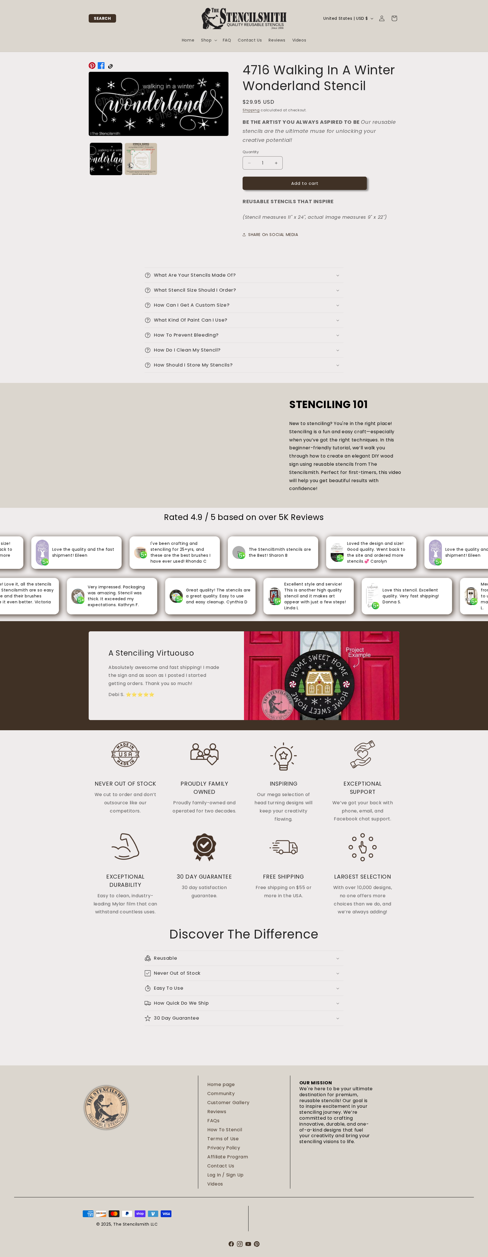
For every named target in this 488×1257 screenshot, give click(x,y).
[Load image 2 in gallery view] (141, 159)
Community (221, 1093)
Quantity (251, 152)
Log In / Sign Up (225, 1175)
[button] (102, 18)
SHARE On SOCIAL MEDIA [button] (273, 234)
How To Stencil (224, 1129)
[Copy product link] (110, 67)
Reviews (216, 1111)
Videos (215, 1184)
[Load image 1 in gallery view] (106, 159)
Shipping (251, 110)
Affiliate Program (227, 1157)
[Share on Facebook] (101, 67)
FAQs (213, 1120)
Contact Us (220, 1166)
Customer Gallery (228, 1102)
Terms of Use (223, 1138)
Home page (221, 1084)
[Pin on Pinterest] (92, 67)
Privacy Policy (223, 1148)
